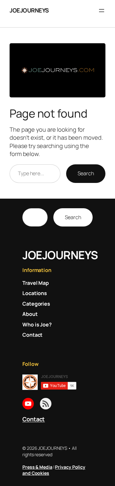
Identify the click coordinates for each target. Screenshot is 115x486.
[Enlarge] (97, 51)
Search (86, 173)
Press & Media (37, 467)
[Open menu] (101, 10)
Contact (33, 419)
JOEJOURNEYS (29, 10)
